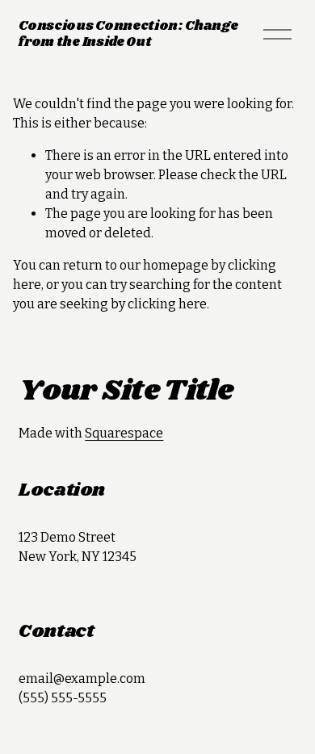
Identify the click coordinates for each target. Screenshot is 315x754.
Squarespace (124, 433)
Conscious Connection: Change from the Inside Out (128, 34)
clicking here (167, 304)
